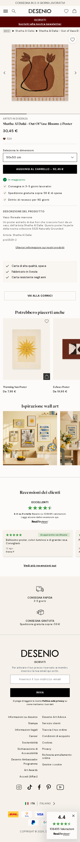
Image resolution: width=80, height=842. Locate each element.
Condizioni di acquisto (56, 736)
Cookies (47, 742)
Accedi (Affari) (29, 776)
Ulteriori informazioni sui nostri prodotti (40, 247)
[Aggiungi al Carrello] (46, 376)
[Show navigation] (5, 11)
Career (33, 736)
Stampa (33, 723)
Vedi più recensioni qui (40, 565)
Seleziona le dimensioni (18, 150)
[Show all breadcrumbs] (7, 31)
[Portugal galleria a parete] (30, 438)
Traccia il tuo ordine (54, 729)
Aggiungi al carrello (40, 169)
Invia (40, 692)
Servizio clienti (51, 723)
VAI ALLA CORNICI (40, 295)
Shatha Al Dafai (25, 30)
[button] (62, 825)
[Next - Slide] (76, 73)
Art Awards (31, 770)
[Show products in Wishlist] (66, 11)
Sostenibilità (30, 742)
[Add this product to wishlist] (72, 39)
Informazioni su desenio (23, 717)
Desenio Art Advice (54, 717)
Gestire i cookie (52, 764)
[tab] (13, 112)
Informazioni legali (26, 729)
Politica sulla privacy (53, 700)
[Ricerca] (14, 11)
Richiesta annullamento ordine (57, 756)
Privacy (46, 749)
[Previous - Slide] (4, 73)
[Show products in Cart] (74, 11)
